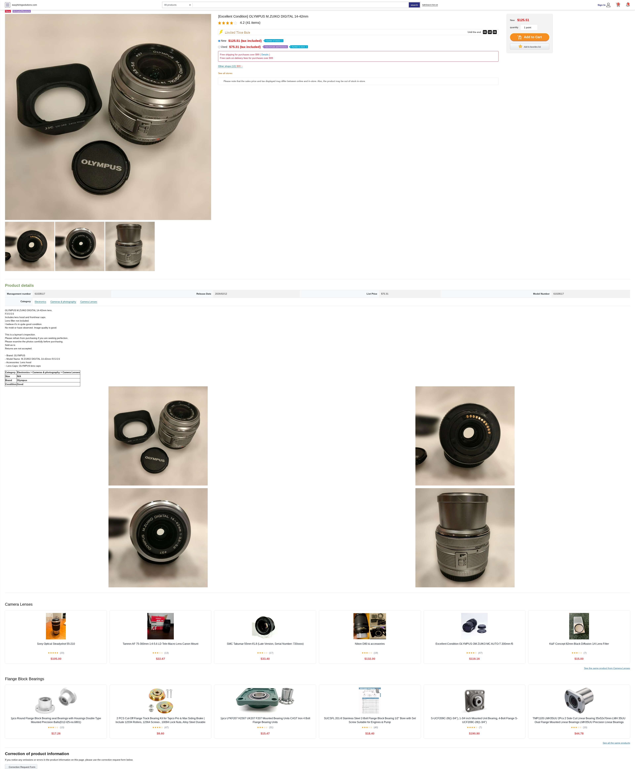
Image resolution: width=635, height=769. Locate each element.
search (414, 5)
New (251, 40)
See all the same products (616, 743)
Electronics (40, 301)
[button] (628, 4)
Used (264, 47)
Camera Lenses (88, 301)
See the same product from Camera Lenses (607, 668)
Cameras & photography (63, 301)
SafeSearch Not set (430, 5)
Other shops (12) (230, 66)
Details (265, 54)
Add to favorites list (532, 47)
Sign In (602, 5)
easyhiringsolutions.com (24, 4)
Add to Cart (532, 37)
